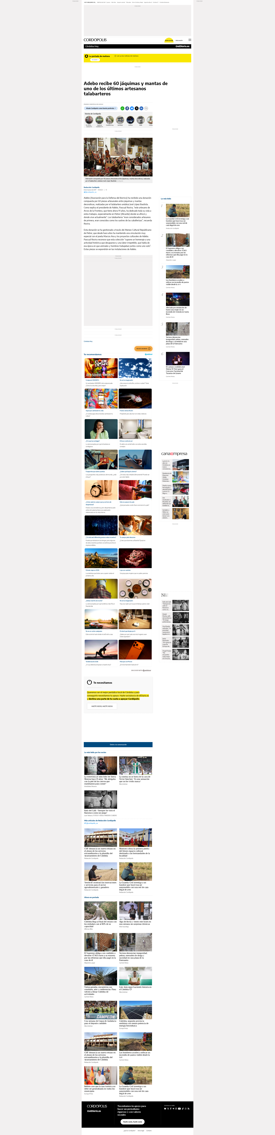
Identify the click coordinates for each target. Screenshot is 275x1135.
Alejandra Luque (89, 963)
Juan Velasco (88, 815)
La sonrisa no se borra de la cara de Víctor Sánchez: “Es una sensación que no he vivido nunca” (134, 779)
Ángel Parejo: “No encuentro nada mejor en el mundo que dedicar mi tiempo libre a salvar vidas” (167, 655)
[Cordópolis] (99, 1106)
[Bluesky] (132, 108)
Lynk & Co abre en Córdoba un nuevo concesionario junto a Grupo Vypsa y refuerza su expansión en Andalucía (167, 465)
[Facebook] (127, 108)
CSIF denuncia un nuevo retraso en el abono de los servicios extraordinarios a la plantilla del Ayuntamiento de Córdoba (100, 852)
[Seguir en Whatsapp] (186, 1109)
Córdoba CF (155, 2)
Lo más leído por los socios (95, 752)
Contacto (149, 1130)
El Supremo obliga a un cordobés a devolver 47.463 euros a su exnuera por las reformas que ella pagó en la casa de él (100, 956)
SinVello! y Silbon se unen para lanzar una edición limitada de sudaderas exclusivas (166, 514)
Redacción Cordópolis (91, 187)
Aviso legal (141, 1130)
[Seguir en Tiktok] (183, 1109)
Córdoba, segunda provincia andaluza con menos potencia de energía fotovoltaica (134, 1023)
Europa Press (123, 1028)
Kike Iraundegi (124, 927)
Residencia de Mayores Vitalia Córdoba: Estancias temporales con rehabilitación (167, 477)
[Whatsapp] (122, 108)
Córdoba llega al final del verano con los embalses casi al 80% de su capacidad (100, 924)
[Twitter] (137, 108)
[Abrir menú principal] (190, 40)
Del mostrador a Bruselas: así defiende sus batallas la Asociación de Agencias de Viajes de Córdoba (167, 502)
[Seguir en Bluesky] (165, 1109)
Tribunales (128, 2)
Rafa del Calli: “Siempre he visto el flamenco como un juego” (99, 811)
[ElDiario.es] (183, 46)
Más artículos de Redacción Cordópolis (100, 820)
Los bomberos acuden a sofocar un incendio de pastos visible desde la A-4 (134, 1055)
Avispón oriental (121, 2)
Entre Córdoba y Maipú (137, 2)
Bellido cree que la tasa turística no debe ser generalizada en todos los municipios (99, 1088)
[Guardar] (146, 108)
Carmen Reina (123, 963)
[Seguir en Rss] (188, 1109)
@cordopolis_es (90, 192)
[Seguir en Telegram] (173, 1109)
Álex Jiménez (123, 784)
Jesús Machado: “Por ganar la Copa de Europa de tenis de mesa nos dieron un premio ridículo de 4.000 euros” (167, 642)
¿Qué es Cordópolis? (129, 1130)
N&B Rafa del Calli (101, 2)
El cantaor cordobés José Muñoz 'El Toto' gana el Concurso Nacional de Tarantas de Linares (175, 370)
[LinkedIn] (141, 108)
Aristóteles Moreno (90, 786)
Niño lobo (113, 2)
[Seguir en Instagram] (176, 1109)
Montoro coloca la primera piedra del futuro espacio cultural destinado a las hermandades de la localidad (134, 852)
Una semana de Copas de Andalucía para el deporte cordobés (100, 1022)
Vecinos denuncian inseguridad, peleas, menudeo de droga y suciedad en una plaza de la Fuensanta (133, 956)
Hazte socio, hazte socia (102, 706)
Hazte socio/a (169, 40)
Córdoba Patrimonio (164, 2)
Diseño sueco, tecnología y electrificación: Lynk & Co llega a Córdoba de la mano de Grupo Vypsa (167, 489)
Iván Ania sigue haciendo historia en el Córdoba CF (135, 988)
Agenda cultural (148, 2)
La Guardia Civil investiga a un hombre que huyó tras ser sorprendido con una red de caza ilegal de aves (133, 886)
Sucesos (108, 2)
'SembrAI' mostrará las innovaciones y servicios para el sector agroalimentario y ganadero (100, 885)
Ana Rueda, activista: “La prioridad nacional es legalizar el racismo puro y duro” (167, 630)
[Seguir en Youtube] (179, 1109)
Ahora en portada (91, 897)
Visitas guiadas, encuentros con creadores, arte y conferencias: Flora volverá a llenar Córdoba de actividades (100, 990)
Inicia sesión (179, 40)
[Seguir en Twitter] (168, 1109)
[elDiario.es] (99, 1111)
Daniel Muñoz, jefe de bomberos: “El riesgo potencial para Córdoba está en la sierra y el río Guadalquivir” (167, 618)
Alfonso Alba (88, 929)
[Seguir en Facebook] (170, 1109)
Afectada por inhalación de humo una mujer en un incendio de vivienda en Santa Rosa (177, 310)
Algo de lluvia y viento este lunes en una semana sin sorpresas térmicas (135, 922)
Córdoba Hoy (92, 46)
